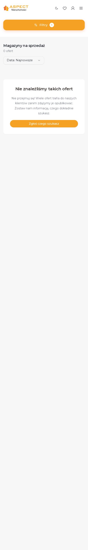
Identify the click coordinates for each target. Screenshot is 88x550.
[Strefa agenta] (73, 8)
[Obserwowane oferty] (64, 8)
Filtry (45, 25)
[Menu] (81, 8)
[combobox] (23, 60)
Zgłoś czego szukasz (44, 124)
